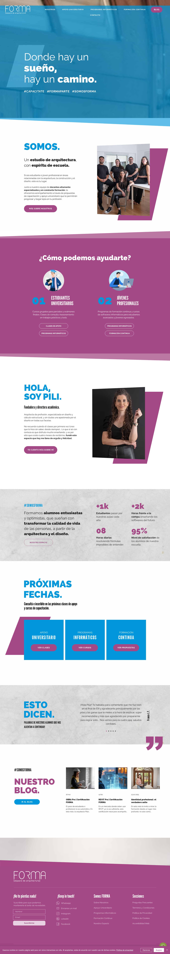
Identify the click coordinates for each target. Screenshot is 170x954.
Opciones (146, 950)
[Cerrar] (167, 950)
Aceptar (159, 950)
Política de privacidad (124, 950)
